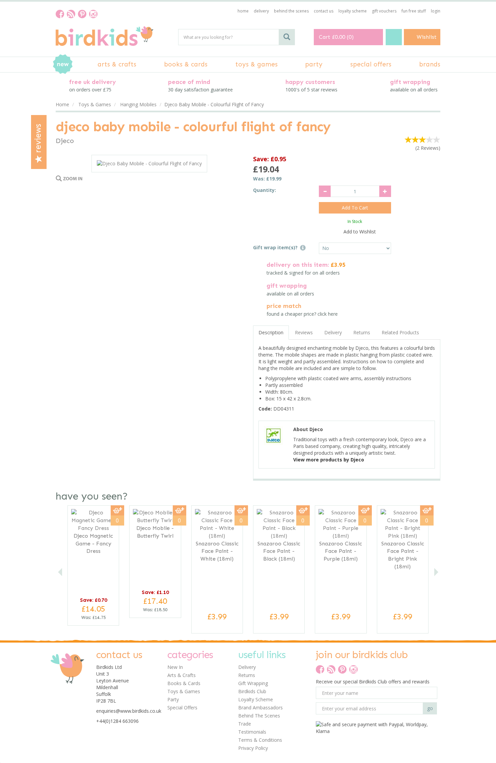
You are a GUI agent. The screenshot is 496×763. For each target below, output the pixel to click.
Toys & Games (183, 691)
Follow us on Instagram (93, 14)
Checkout (394, 37)
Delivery (333, 332)
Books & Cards (183, 683)
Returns (361, 332)
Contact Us (323, 11)
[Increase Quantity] (385, 191)
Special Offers (182, 707)
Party (173, 699)
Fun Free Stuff (414, 11)
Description (270, 332)
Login (435, 11)
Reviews (38, 139)
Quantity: (264, 190)
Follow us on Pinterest (82, 14)
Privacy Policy (253, 748)
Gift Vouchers (384, 11)
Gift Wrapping (253, 683)
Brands (429, 64)
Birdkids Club (252, 691)
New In (175, 667)
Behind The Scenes (259, 715)
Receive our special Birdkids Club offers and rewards (373, 681)
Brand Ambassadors (260, 707)
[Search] (287, 37)
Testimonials (252, 732)
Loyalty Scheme (255, 699)
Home (243, 11)
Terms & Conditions (260, 740)
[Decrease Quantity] (325, 191)
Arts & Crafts (181, 675)
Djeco (65, 141)
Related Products (400, 332)
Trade (244, 723)
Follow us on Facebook (60, 14)
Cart (324, 37)
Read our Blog (71, 14)
